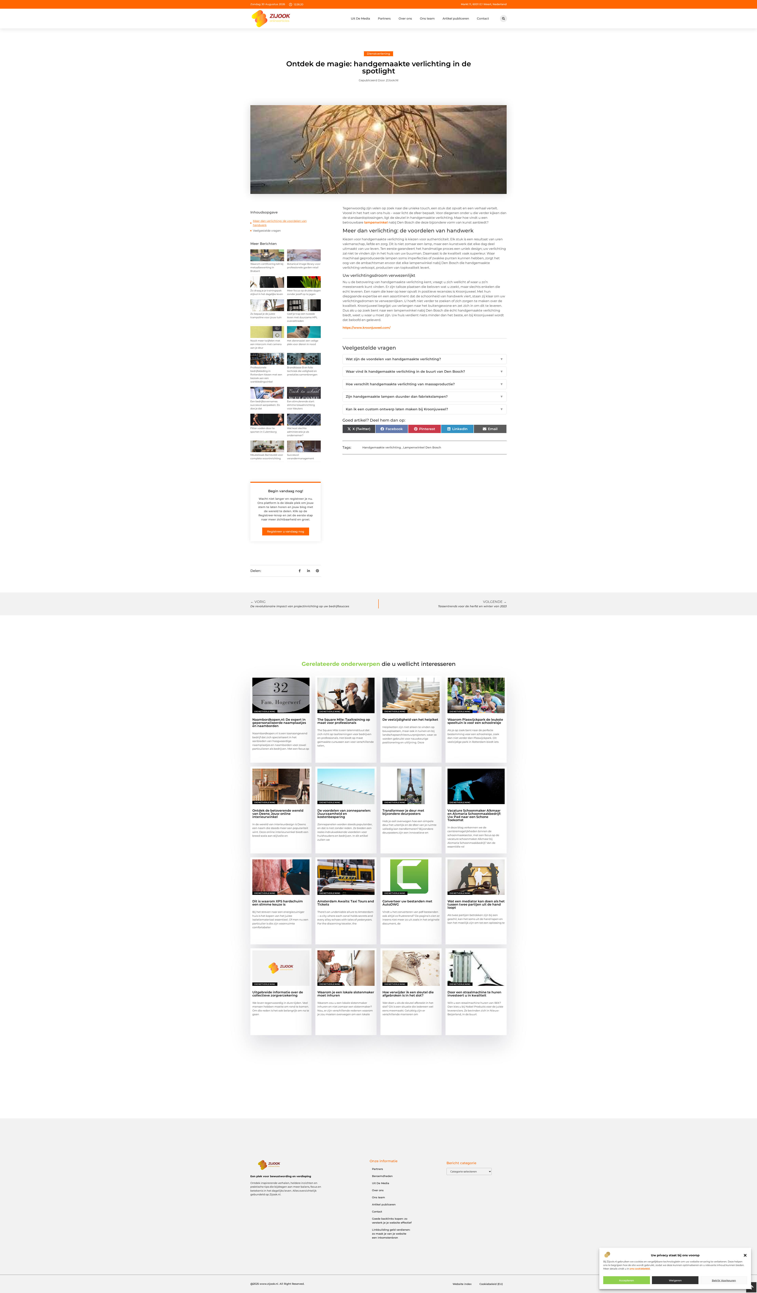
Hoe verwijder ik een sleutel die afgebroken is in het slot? (408, 993)
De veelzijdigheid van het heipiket (410, 719)
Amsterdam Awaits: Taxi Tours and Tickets (345, 902)
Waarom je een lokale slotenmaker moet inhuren (345, 993)
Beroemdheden (382, 1176)
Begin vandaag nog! (285, 491)
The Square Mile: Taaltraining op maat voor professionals (343, 721)
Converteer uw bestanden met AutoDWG (407, 902)
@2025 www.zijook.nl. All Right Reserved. (277, 1283)
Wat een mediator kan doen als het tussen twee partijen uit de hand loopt (476, 904)
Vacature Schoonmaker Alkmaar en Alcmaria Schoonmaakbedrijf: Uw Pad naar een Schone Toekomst (474, 815)
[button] (745, 1255)
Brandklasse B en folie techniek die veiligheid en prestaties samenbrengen (302, 371)
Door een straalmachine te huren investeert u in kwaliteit (474, 993)
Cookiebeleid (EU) (491, 1284)
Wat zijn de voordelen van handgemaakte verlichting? (424, 359)
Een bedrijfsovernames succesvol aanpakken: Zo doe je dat (265, 405)
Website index (462, 1284)
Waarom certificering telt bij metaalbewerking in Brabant (266, 267)
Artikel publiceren (456, 18)
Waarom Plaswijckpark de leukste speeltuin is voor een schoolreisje (475, 721)
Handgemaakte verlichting (381, 447)
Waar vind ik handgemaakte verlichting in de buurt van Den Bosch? (424, 371)
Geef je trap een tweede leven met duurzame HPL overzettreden (302, 317)
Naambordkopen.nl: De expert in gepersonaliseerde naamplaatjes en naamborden (279, 723)
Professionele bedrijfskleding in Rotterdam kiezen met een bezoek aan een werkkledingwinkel (266, 374)
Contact (483, 18)
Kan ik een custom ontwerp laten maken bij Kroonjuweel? (424, 409)
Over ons (405, 18)
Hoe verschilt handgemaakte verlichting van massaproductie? (424, 384)
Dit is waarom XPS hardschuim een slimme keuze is (277, 902)
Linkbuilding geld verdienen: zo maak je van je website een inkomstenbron (391, 1233)
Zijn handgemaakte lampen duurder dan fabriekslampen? (424, 397)
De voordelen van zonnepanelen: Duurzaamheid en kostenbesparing (344, 814)
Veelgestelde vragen (267, 230)
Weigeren (675, 1280)
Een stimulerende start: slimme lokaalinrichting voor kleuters (301, 405)
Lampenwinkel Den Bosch (422, 447)
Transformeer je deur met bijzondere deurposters (403, 812)
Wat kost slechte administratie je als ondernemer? (298, 432)
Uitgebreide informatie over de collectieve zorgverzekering (277, 993)
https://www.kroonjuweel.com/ (367, 327)
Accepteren (626, 1280)
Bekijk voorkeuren (724, 1280)
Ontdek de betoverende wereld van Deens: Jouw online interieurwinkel (277, 814)
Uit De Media (360, 18)
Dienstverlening (378, 53)
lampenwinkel (376, 222)
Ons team (427, 18)
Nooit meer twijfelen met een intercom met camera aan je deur (266, 344)
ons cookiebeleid (640, 1268)
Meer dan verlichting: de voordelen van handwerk (280, 223)
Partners (384, 18)
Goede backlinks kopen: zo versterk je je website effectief (392, 1220)
